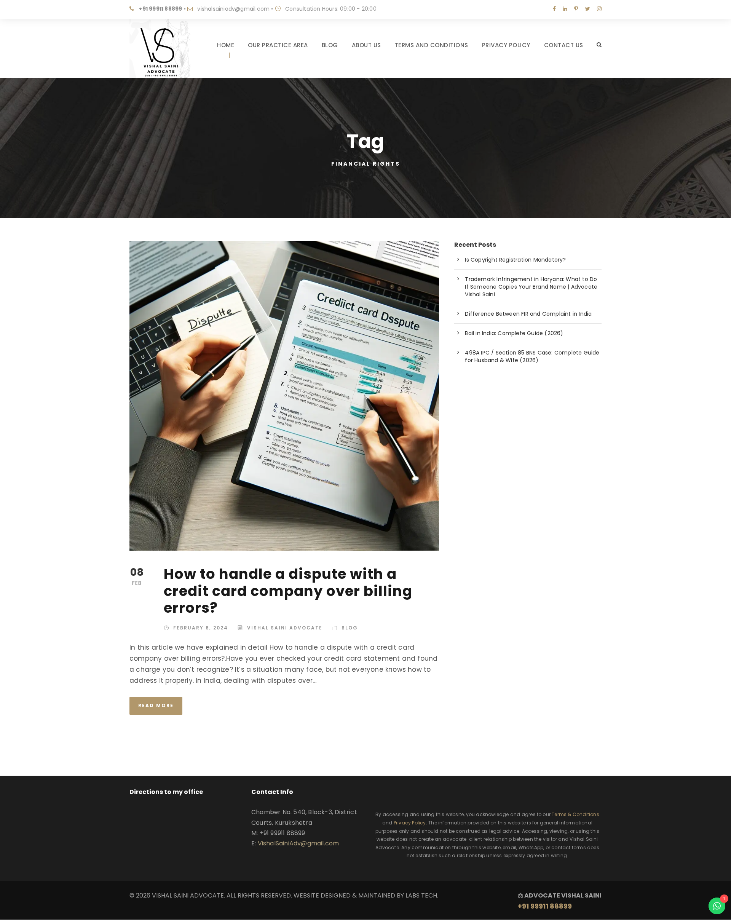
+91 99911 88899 (160, 9)
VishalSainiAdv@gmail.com (298, 843)
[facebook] (554, 9)
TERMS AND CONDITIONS (431, 45)
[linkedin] (565, 9)
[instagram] (599, 9)
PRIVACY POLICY (506, 45)
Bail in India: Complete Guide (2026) (514, 333)
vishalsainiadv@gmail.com (233, 9)
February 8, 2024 (200, 628)
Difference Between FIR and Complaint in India (528, 314)
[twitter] (587, 9)
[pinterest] (576, 9)
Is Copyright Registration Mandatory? (515, 260)
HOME (225, 45)
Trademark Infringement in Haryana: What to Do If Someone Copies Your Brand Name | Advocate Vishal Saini (531, 286)
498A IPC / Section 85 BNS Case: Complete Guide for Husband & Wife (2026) (532, 356)
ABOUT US (366, 45)
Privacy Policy (410, 822)
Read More (156, 705)
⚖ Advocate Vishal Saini (560, 901)
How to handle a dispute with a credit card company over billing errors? (288, 591)
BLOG (330, 45)
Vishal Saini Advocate (284, 628)
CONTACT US (563, 45)
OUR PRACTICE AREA (278, 45)
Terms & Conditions (575, 814)
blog (350, 628)
